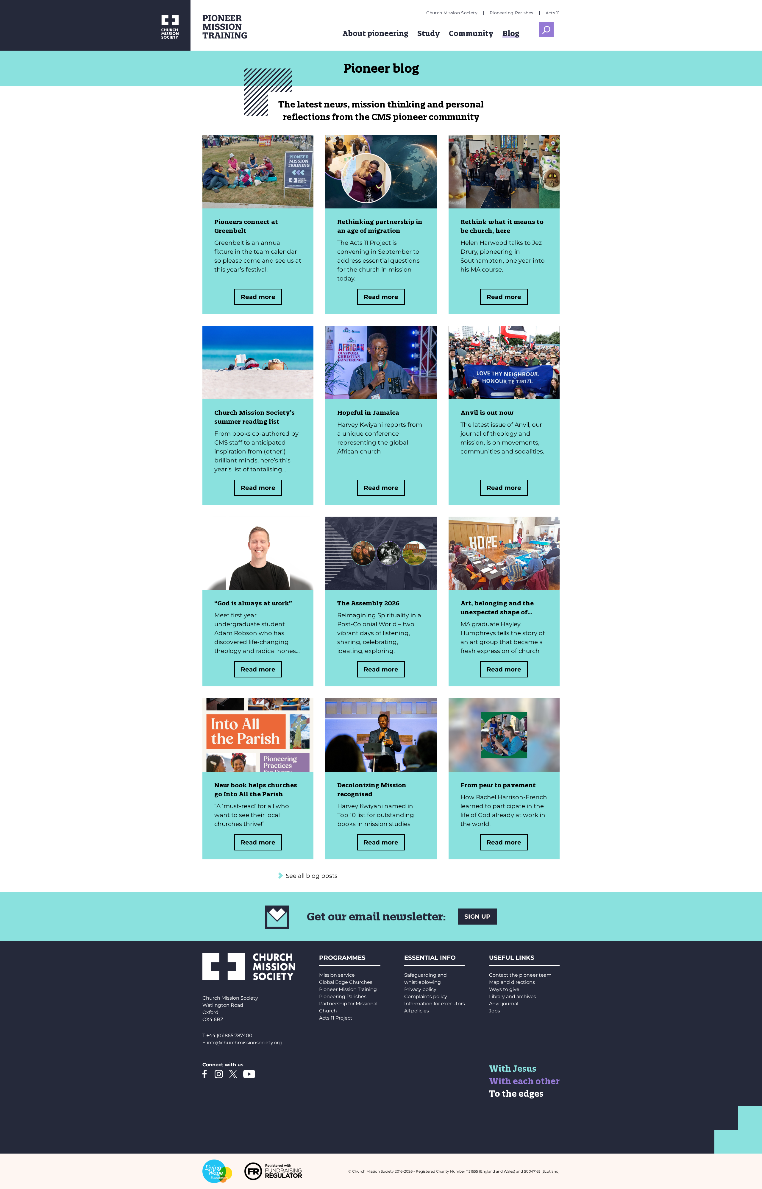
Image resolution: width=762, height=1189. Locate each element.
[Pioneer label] (244, 27)
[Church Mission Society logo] (95, 25)
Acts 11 (553, 12)
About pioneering (375, 33)
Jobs (494, 1011)
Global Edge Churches (345, 982)
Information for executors (434, 1003)
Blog (510, 33)
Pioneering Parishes (511, 12)
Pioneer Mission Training (348, 989)
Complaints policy (425, 996)
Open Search (546, 29)
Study (428, 33)
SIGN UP (477, 916)
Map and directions (512, 982)
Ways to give (504, 989)
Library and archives (512, 996)
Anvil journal (503, 1003)
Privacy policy (420, 989)
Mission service (337, 975)
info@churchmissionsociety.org (244, 1042)
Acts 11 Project (335, 1018)
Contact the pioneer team (520, 975)
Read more (258, 296)
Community (471, 33)
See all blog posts (312, 875)
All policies (416, 1011)
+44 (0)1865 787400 (229, 1035)
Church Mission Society (451, 12)
